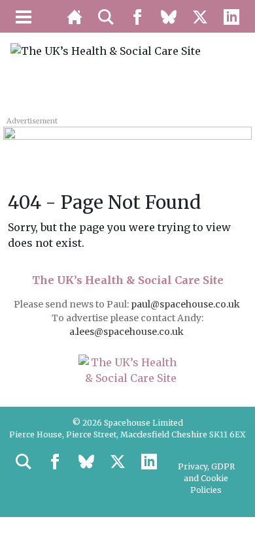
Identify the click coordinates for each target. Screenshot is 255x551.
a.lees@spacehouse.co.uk (127, 332)
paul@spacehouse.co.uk (186, 304)
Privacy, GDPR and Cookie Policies (206, 478)
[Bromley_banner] (127, 141)
